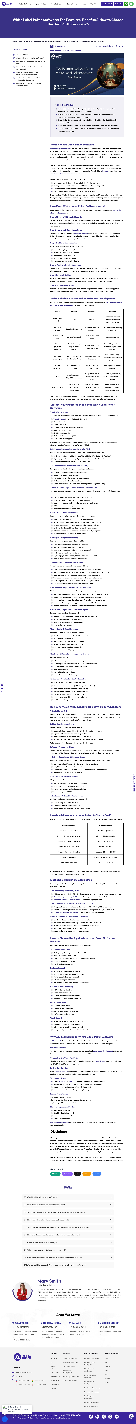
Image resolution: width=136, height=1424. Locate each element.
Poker (107, 1358)
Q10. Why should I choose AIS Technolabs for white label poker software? (55, 1265)
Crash (107, 1382)
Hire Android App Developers (89, 1363)
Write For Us (54, 1367)
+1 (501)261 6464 (49, 1327)
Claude (86, 1174)
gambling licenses (81, 233)
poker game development (103, 1051)
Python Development (70, 1358)
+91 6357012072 (39, 1381)
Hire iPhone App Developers (89, 1370)
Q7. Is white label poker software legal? (40, 1242)
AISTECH (19, 1376)
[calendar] (2, 688)
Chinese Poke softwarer (62, 174)
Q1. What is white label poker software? (41, 1197)
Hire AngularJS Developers (89, 1382)
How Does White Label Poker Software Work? (30, 62)
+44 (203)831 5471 (107, 1327)
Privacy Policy (49, 1418)
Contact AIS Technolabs (59, 1122)
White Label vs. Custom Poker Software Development (31, 68)
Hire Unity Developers (91, 1402)
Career (53, 1389)
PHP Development (69, 1366)
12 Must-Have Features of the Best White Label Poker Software (29, 73)
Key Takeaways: (22, 55)
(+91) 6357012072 (21, 1327)
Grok (77, 1174)
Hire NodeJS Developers (92, 1358)
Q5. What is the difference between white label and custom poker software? (56, 1227)
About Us (54, 1358)
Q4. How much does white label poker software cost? (46, 1220)
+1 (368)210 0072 (78, 1327)
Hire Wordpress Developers (89, 1397)
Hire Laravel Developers (92, 1392)
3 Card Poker (101, 1061)
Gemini (96, 1174)
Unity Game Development (67, 1371)
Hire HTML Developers (91, 1406)
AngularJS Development (71, 1362)
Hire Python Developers (92, 1388)
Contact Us (118, 4)
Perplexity (67, 1174)
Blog (52, 1362)
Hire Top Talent (107, 4)
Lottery (107, 1378)
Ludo (106, 1374)
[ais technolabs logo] (22, 1357)
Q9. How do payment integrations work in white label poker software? (53, 1257)
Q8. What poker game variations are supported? (45, 1250)
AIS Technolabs (56, 1041)
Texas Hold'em (59, 419)
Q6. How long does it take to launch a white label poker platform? (52, 1235)
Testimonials (55, 1381)
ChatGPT (55, 1174)
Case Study (55, 1373)
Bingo (106, 1370)
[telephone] (2, 691)
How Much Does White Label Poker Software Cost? (29, 84)
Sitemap (67, 1418)
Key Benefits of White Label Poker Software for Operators (29, 79)
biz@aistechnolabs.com (24, 1372)
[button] (91, 1417)
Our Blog (59, 1418)
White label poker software (60, 149)
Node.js (62, 1081)
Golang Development (70, 1381)
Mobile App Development (71, 1377)
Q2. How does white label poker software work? (44, 1205)
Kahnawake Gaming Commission (65, 912)
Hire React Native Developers (90, 1376)
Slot (106, 1362)
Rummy (107, 1366)
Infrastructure (55, 1377)
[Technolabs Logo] (8, 3)
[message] (2, 685)
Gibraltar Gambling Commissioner (66, 900)
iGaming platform (61, 1071)
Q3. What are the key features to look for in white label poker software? (55, 1212)
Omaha (105, 171)
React (71, 1081)
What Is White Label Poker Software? (30, 58)
